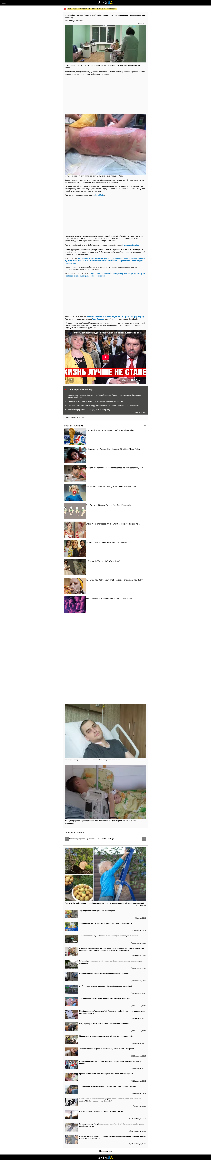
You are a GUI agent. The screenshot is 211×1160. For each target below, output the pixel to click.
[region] (105, 94)
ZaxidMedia (99, 195)
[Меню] (3, 3)
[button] (67, 839)
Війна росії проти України (79, 9)
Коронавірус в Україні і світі (104, 9)
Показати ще (140, 412)
